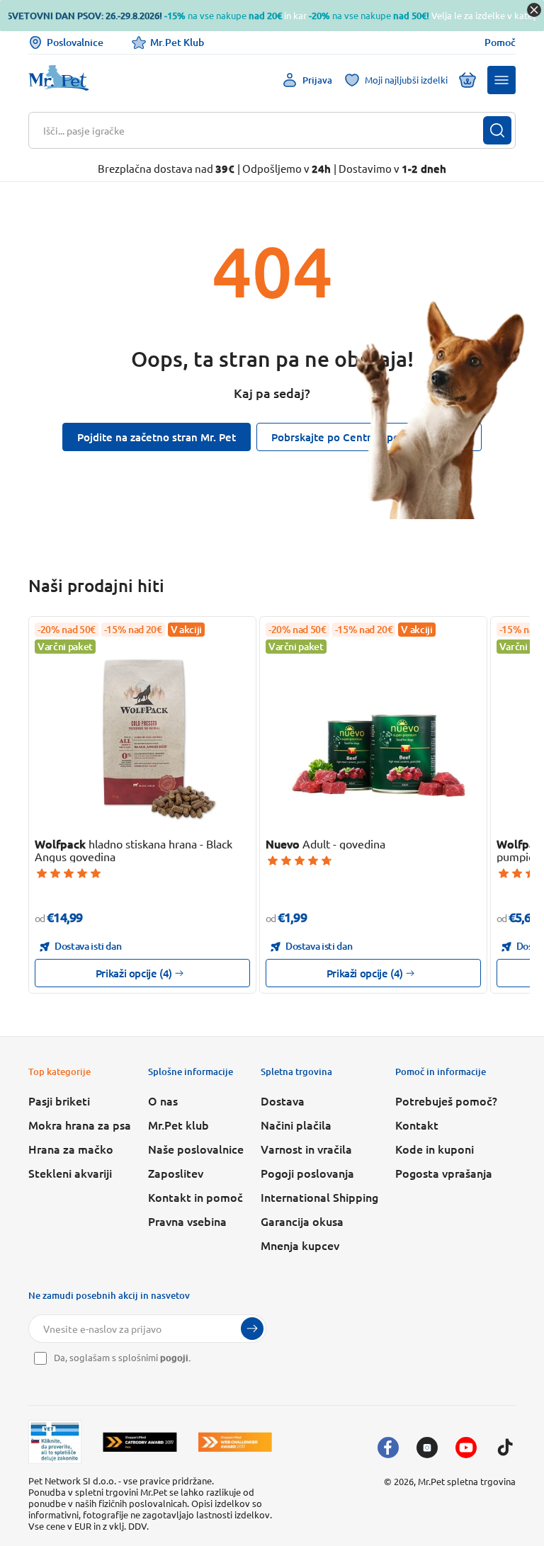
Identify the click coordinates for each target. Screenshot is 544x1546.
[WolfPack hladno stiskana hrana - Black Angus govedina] (142, 733)
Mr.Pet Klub (177, 42)
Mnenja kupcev (300, 1245)
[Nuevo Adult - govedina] (373, 733)
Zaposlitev (175, 1173)
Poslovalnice (75, 42)
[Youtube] (466, 1447)
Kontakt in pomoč (195, 1197)
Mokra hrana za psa (79, 1124)
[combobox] (263, 130)
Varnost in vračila (306, 1148)
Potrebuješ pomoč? (446, 1100)
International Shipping (319, 1197)
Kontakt (416, 1124)
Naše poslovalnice (196, 1148)
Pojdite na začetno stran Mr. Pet (156, 437)
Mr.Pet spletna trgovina (467, 1481)
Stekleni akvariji (70, 1173)
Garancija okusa (302, 1221)
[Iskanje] (497, 130)
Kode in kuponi (434, 1148)
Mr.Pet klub (178, 1124)
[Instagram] (427, 1447)
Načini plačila (296, 1124)
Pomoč (500, 42)
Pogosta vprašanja (443, 1173)
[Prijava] (252, 1328)
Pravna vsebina (187, 1221)
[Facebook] (388, 1447)
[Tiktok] (505, 1447)
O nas (163, 1100)
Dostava (283, 1100)
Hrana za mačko (70, 1148)
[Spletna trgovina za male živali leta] (140, 1442)
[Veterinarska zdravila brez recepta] (54, 1442)
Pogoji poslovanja (307, 1173)
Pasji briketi (59, 1100)
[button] (501, 80)
